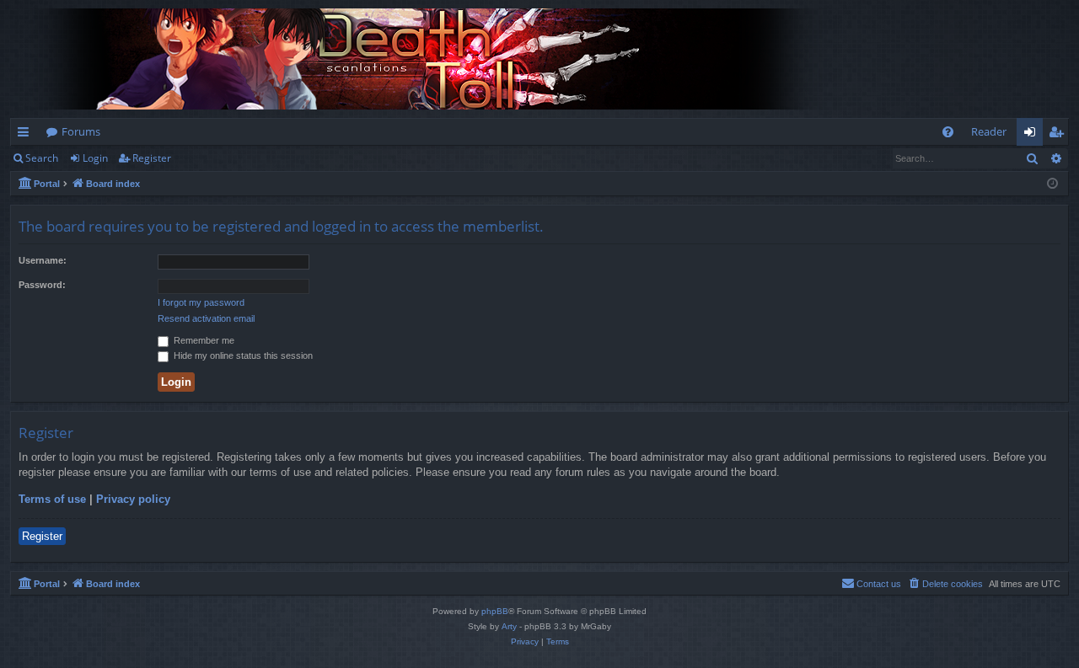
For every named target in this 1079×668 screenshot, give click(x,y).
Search (41, 158)
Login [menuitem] (1033, 135)
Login (95, 158)
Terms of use (52, 499)
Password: (42, 285)
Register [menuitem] (1059, 135)
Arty (509, 626)
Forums (81, 131)
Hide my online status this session (242, 355)
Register (151, 158)
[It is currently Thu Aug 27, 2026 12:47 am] (1052, 184)
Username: (43, 260)
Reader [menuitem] (989, 131)
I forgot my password (201, 302)
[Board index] (431, 59)
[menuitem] (948, 132)
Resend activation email (206, 318)
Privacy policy (133, 499)
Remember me (202, 340)
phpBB (494, 611)
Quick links (26, 135)
